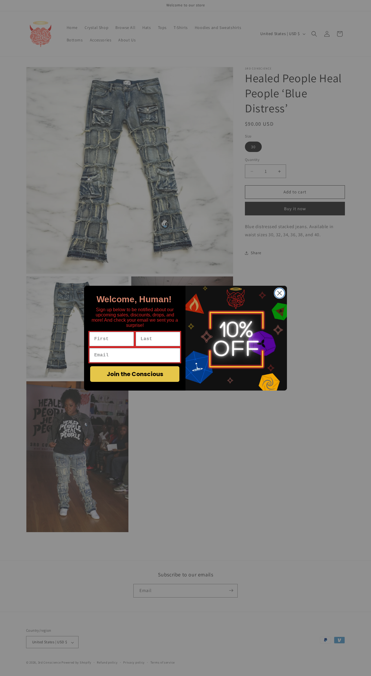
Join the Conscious (135, 374)
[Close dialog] (279, 293)
